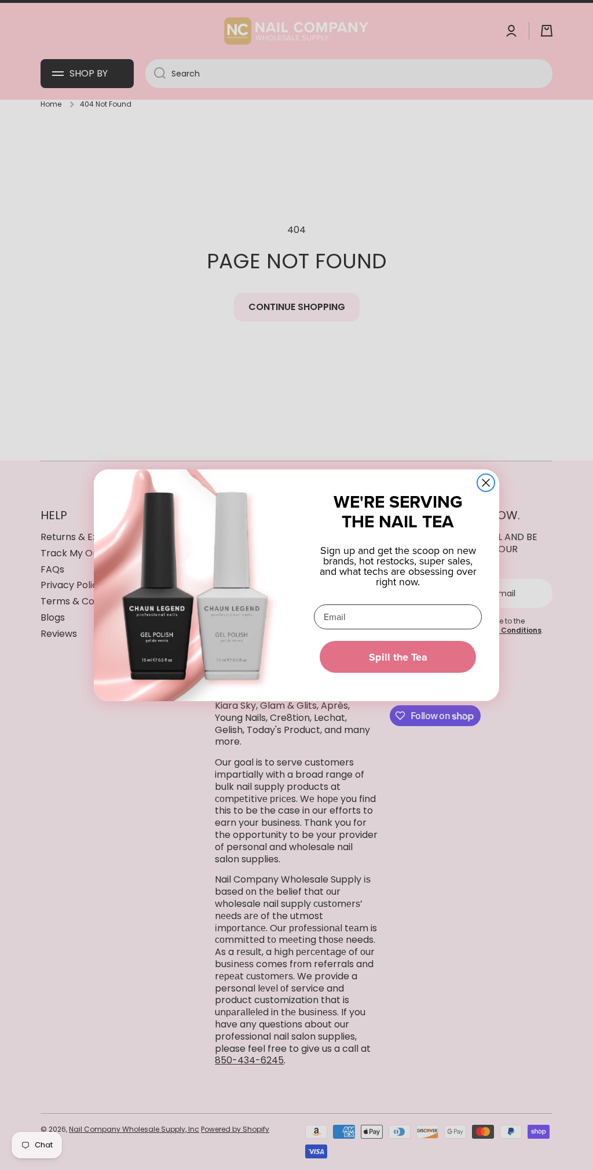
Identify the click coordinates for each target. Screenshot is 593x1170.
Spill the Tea (398, 657)
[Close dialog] (486, 482)
